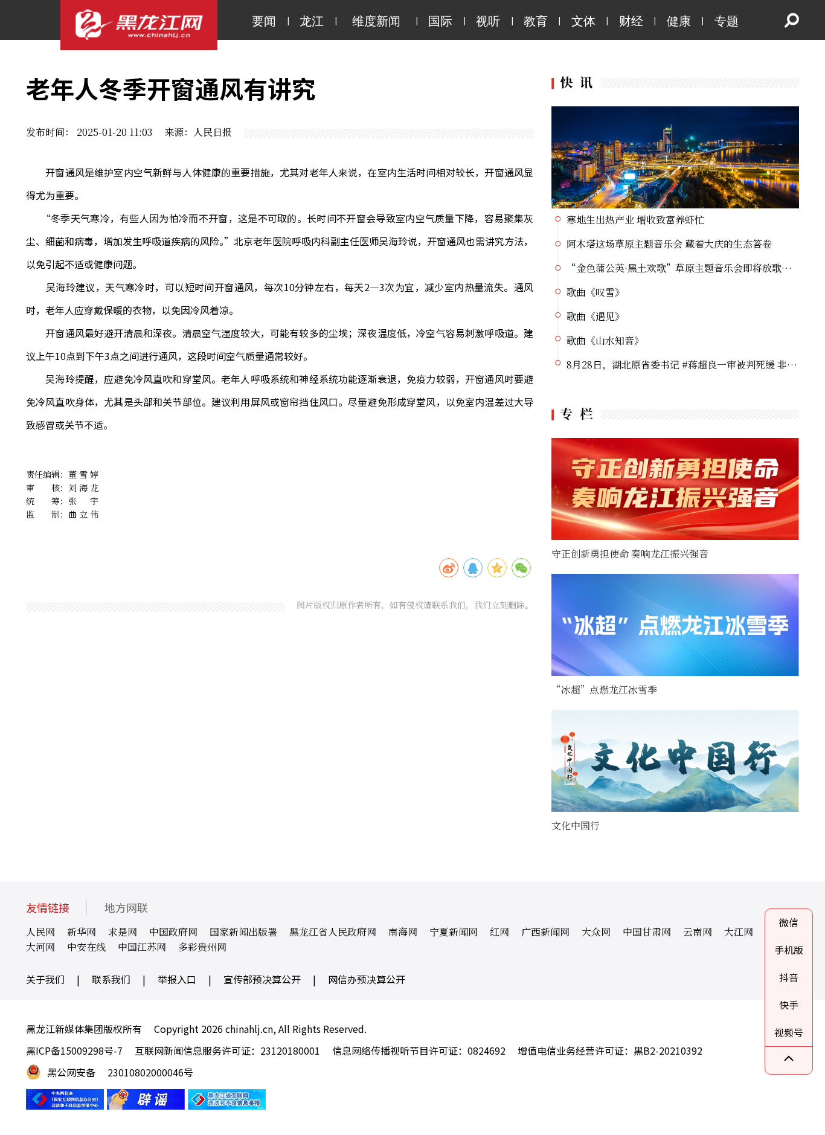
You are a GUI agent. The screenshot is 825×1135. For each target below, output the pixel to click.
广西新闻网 (545, 932)
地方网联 (126, 907)
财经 (631, 21)
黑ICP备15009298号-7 (74, 1050)
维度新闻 (376, 21)
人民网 (40, 932)
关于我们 (45, 979)
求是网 (122, 932)
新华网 (81, 932)
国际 (440, 21)
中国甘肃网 (647, 932)
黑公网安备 (71, 1072)
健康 (679, 21)
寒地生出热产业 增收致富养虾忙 (635, 220)
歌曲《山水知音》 (605, 340)
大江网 (738, 932)
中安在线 (86, 947)
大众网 (596, 932)
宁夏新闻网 (453, 932)
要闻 (264, 21)
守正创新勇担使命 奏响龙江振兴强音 (629, 554)
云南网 (697, 932)
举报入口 (177, 979)
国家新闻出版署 (243, 932)
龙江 (312, 21)
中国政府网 (173, 932)
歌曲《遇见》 (595, 316)
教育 (536, 21)
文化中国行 (575, 825)
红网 (499, 932)
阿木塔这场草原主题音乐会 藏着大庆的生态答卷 (669, 244)
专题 (726, 21)
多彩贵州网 (202, 947)
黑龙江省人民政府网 (332, 932)
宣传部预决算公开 (262, 979)
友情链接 (47, 907)
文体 (583, 21)
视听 (488, 21)
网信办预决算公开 (366, 979)
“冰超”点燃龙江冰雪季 (604, 689)
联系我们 (111, 979)
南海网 (402, 932)
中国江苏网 (142, 947)
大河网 (40, 947)
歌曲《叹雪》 (595, 292)
